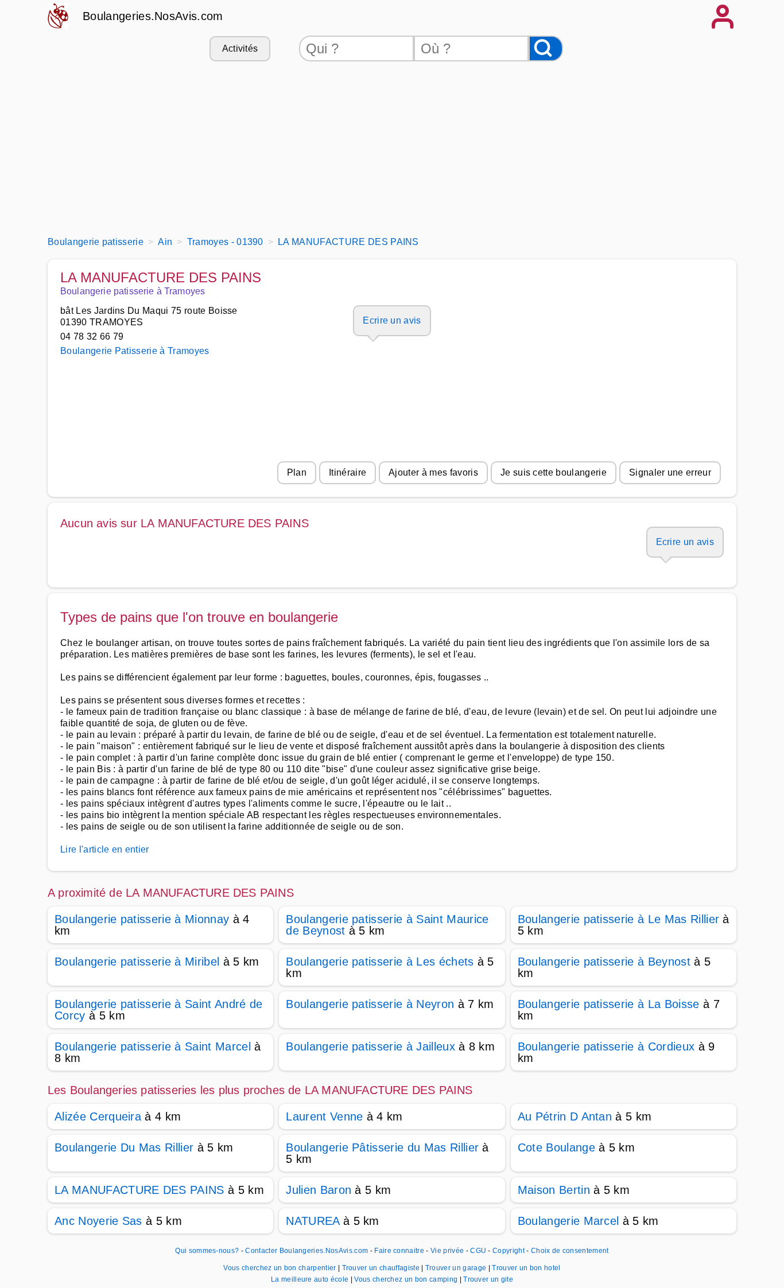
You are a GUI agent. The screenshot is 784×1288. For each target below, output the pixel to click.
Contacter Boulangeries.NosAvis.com (306, 1251)
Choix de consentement (570, 1251)
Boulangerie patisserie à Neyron (370, 1004)
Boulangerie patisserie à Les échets (379, 961)
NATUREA (312, 1221)
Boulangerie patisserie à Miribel (137, 961)
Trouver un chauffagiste (382, 1268)
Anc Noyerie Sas (98, 1221)
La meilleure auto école (311, 1279)
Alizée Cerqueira (98, 1116)
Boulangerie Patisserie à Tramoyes (134, 351)
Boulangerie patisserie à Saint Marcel (153, 1046)
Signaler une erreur (670, 472)
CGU (478, 1251)
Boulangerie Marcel (568, 1221)
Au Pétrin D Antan (565, 1116)
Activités (240, 48)
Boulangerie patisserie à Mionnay (142, 919)
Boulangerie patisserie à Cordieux (606, 1046)
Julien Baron (318, 1190)
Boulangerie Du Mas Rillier (124, 1147)
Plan (296, 472)
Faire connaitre (399, 1251)
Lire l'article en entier (104, 849)
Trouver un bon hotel (526, 1268)
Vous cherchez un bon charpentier (280, 1268)
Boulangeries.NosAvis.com (153, 16)
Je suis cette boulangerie (553, 472)
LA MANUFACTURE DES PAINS (139, 1190)
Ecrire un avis (392, 320)
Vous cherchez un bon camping (406, 1279)
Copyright (509, 1251)
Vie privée (447, 1251)
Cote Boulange (556, 1147)
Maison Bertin (554, 1190)
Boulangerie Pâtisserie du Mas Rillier (382, 1147)
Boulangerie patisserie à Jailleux (370, 1046)
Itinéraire (347, 472)
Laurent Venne (324, 1116)
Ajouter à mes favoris (433, 472)
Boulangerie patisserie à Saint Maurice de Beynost (387, 925)
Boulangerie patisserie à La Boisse (609, 1004)
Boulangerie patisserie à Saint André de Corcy (158, 1010)
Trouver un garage (456, 1268)
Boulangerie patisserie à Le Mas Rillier (618, 919)
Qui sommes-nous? (207, 1251)
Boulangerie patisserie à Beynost (604, 961)
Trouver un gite (488, 1279)
